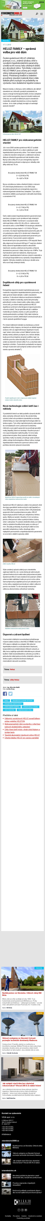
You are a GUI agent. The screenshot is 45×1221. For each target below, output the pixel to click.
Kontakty (8, 1216)
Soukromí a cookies (35, 1216)
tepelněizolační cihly (24, 710)
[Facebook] (18, 1210)
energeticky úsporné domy (13, 704)
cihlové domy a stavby (30, 707)
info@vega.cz (6, 1134)
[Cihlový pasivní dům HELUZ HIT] (22, 132)
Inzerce (24, 1216)
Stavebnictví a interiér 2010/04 (22, 700)
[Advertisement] (22, 835)
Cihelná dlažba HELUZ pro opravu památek (22, 738)
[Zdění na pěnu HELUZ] (22, 562)
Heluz (6, 700)
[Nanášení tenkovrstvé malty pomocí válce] (22, 626)
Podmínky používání (23, 1218)
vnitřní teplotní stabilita (12, 707)
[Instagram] (22, 1210)
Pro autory (16, 1216)
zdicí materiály (9, 710)
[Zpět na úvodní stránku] (11, 14)
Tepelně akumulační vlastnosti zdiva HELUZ (22, 735)
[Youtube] (25, 1210)
